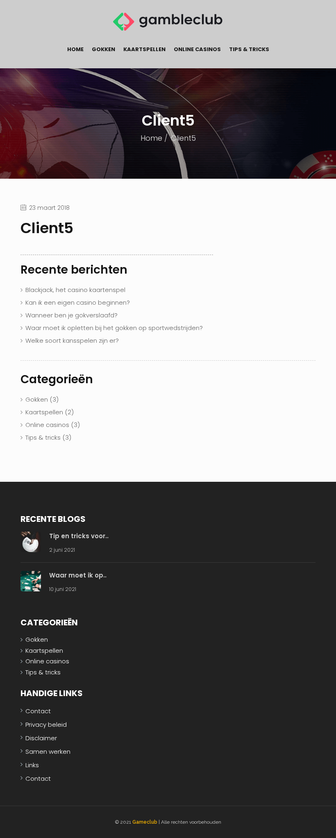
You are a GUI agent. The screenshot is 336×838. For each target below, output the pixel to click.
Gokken (103, 49)
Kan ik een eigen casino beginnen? (77, 302)
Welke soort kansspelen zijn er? (72, 340)
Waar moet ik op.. (78, 575)
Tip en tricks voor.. (79, 536)
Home (75, 49)
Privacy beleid (46, 724)
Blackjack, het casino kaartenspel (75, 289)
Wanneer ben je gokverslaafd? (71, 315)
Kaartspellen (144, 49)
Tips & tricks (249, 49)
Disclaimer (41, 738)
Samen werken (47, 751)
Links (32, 765)
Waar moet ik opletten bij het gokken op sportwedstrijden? (114, 328)
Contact (38, 711)
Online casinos (197, 49)
